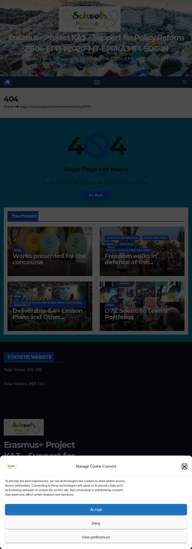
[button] (184, 466)
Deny (96, 523)
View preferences (96, 537)
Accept (96, 509)
